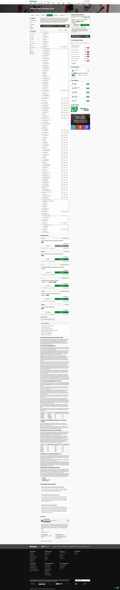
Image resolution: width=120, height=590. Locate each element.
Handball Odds (32, 559)
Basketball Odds (32, 555)
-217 (61, 157)
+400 (64, 46)
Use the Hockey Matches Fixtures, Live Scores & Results (49, 330)
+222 (66, 137)
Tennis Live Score (47, 567)
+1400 (64, 211)
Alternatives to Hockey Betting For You (46, 333)
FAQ (60, 569)
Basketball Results (47, 573)
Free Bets (75, 554)
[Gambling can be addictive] (42, 583)
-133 (66, 167)
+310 (66, 100)
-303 (62, 229)
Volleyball (56, 15)
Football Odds (32, 552)
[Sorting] (68, 15)
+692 (66, 132)
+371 (66, 130)
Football (33, 15)
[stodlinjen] (67, 583)
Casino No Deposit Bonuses (34, 569)
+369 (64, 167)
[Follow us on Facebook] (44, 546)
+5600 (67, 211)
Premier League (47, 554)
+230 (66, 172)
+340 (64, 115)
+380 (64, 172)
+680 (66, 229)
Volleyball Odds (32, 561)
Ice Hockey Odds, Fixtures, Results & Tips (47, 325)
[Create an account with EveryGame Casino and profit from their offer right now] (66, 301)
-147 (66, 115)
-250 (66, 147)
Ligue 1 (46, 559)
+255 (66, 110)
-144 (66, 142)
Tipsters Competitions (48, 574)
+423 (66, 187)
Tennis (38, 15)
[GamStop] (59, 583)
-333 (62, 177)
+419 (64, 147)
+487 (62, 147)
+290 (62, 115)
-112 (61, 172)
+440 (64, 182)
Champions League (47, 552)
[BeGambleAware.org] (33, 583)
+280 (62, 142)
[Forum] (80, 109)
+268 (66, 135)
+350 (64, 90)
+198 (62, 162)
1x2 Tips (61, 554)
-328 (62, 132)
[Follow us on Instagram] (42, 546)
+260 (64, 110)
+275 (64, 105)
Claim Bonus (61, 259)
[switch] (65, 30)
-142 (66, 192)
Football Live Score (47, 566)
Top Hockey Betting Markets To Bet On (47, 328)
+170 (62, 100)
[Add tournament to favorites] (42, 32)
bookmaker (42, 356)
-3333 (62, 211)
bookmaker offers (56, 342)
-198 (62, 130)
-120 (61, 152)
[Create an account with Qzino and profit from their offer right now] (66, 314)
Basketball (44, 15)
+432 (64, 132)
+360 (64, 152)
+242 (62, 167)
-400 (66, 90)
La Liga (46, 555)
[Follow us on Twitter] (46, 546)
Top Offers (76, 552)
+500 (64, 177)
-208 (62, 187)
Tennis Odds (32, 554)
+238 (66, 152)
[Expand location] (38, 33)
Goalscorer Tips (62, 555)
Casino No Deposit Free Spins (34, 570)
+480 (66, 182)
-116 (61, 137)
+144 (66, 197)
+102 (62, 105)
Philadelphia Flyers (48, 384)
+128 (62, 46)
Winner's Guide (62, 567)
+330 (64, 197)
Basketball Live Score (48, 569)
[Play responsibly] (50, 583)
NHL (62, 400)
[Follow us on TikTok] (47, 546)
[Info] (118, 588)
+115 (64, 100)
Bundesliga (46, 558)
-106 (66, 162)
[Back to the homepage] (33, 1)
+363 (66, 222)
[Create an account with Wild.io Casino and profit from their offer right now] (66, 248)
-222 (62, 222)
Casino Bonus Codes (33, 566)
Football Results (47, 570)
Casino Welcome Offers (33, 567)
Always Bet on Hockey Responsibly (46, 334)
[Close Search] (60, 1)
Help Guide (44, 478)
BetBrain (50, 351)
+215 (66, 105)
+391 (64, 130)
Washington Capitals (65, 383)
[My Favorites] (84, 1)
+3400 (62, 90)
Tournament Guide (62, 566)
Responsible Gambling (46, 479)
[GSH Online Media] (84, 583)
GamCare (43, 477)
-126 (61, 135)
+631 (66, 177)
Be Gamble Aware (45, 480)
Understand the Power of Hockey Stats (47, 331)
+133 (66, 46)
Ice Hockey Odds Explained (45, 327)
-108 (62, 110)
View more (62, 312)
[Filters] (68, 30)
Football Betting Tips (63, 552)
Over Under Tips (62, 558)
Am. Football (63, 15)
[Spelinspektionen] (76, 583)
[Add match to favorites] (41, 33)
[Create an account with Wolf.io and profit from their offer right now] (66, 261)
